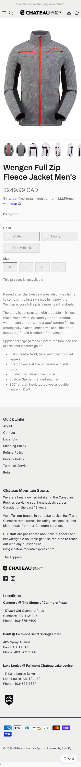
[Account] (68, 12)
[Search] (13, 12)
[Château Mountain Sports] (40, 12)
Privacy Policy (13, 459)
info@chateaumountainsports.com (28, 549)
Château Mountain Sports (29, 748)
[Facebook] (5, 578)
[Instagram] (13, 578)
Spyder (13, 214)
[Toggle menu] (4, 12)
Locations (10, 439)
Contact (9, 433)
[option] (40, 78)
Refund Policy (13, 452)
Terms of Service (15, 466)
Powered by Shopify (58, 748)
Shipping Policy (14, 446)
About (7, 426)
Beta (6, 472)
